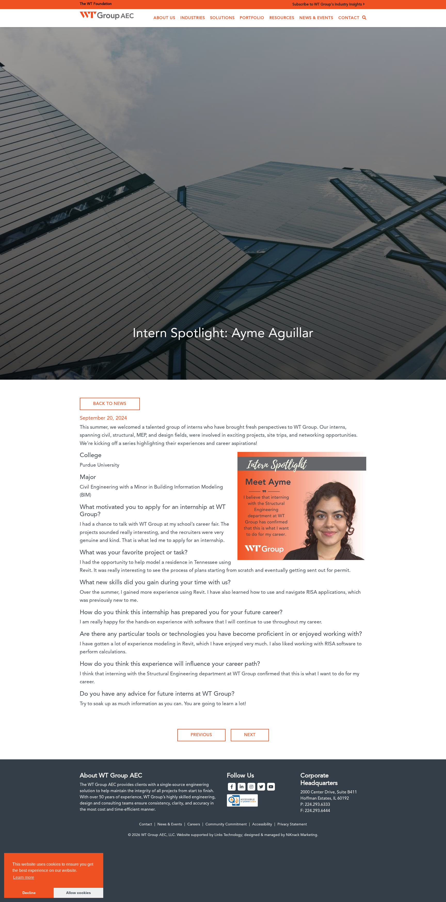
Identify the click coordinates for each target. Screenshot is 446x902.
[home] (107, 14)
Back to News (109, 404)
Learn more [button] (23, 877)
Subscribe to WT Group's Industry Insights (327, 4)
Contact (349, 18)
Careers (193, 824)
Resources (281, 18)
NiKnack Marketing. (302, 835)
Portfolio (252, 18)
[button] (164, 18)
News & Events (316, 18)
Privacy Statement (292, 824)
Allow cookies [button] (78, 893)
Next (250, 735)
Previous (201, 735)
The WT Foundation (96, 4)
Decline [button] (29, 893)
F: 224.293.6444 (315, 811)
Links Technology (228, 835)
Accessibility (262, 824)
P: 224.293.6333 (315, 805)
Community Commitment (226, 824)
